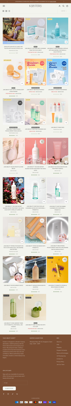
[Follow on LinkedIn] (17, 394)
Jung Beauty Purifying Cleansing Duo (35, 128)
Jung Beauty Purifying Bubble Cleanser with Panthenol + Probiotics (57, 208)
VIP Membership (61, 356)
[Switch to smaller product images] (6, 11)
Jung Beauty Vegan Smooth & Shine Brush (13, 167)
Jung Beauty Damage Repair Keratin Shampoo (35, 286)
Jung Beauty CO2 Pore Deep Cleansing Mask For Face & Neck (35, 48)
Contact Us (60, 359)
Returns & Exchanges (62, 353)
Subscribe (9, 388)
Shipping (59, 347)
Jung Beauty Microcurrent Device (13, 285)
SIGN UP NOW (53, 1)
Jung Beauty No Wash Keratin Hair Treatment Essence (57, 167)
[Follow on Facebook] (4, 394)
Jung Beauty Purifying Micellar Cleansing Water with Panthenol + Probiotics (35, 208)
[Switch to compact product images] (9, 11)
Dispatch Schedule (62, 350)
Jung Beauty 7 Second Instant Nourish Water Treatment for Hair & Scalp (35, 168)
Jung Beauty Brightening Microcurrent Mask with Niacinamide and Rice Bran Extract (57, 247)
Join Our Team (60, 364)
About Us (59, 342)
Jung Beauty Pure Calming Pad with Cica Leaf (35, 325)
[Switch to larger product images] (3, 11)
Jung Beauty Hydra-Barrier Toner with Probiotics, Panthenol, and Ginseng (13, 325)
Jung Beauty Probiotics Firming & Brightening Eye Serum (57, 286)
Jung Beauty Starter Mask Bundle (57, 88)
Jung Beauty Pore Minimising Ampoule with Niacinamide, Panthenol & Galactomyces (57, 49)
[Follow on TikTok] (13, 394)
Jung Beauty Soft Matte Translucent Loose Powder (13, 90)
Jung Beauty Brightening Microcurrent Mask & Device (13, 129)
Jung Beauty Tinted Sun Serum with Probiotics (35, 246)
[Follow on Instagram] (8, 394)
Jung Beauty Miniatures (57, 127)
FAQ (58, 344)
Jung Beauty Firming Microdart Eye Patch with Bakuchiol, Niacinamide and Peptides (13, 247)
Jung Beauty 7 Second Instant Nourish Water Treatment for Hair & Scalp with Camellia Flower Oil (13, 208)
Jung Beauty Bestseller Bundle (35, 88)
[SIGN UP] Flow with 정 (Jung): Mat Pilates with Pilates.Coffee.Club (13, 47)
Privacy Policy (60, 361)
